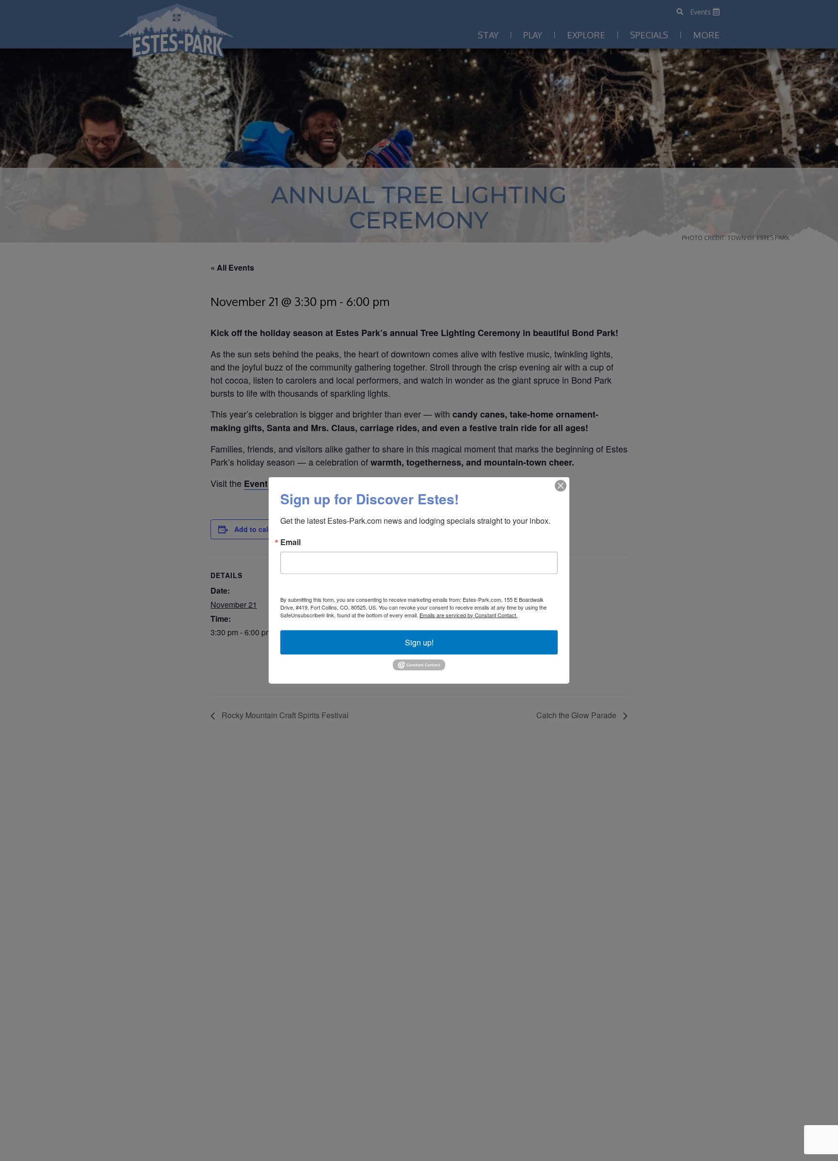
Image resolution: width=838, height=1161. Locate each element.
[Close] (560, 486)
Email (290, 542)
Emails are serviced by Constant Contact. (468, 615)
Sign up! (419, 642)
